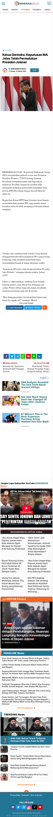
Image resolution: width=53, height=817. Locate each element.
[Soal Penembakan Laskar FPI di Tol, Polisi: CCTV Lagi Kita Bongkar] (4, 777)
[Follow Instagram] (29, 807)
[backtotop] (26, 792)
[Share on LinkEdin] (39, 356)
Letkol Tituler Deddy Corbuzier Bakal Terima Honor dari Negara (25, 666)
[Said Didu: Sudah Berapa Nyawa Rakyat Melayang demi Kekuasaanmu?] (4, 767)
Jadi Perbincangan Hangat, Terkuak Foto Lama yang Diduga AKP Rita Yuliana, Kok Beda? (26, 692)
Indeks (14, 9)
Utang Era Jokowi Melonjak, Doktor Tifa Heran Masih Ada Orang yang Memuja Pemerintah (13, 583)
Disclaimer (25, 795)
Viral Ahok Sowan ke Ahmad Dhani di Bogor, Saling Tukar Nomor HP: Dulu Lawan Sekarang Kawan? (25, 659)
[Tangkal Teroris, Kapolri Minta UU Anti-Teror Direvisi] (4, 749)
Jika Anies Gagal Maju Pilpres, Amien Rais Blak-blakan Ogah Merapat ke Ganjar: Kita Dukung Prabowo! (13, 543)
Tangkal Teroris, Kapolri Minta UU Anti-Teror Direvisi (30, 748)
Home (5, 9)
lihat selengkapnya (25, 708)
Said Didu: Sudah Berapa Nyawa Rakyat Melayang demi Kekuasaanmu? (28, 766)
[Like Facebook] (12, 807)
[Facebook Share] (6, 356)
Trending (25, 9)
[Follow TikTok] (34, 807)
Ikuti (34, 70)
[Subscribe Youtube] (40, 807)
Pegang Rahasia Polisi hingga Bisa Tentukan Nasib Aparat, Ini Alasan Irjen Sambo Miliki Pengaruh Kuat (26, 672)
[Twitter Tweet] (11, 356)
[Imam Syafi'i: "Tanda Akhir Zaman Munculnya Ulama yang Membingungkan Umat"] (4, 758)
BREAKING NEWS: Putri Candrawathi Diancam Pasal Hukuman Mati (26, 679)
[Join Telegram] (23, 807)
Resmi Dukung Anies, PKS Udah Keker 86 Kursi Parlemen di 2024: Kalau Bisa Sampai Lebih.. (13, 566)
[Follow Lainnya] (44, 308)
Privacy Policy (15, 795)
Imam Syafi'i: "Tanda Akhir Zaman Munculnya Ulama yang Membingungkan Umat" (30, 757)
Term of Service (36, 795)
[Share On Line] (33, 356)
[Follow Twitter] (18, 807)
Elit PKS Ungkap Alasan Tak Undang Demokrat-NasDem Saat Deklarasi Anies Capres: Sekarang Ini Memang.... (38, 585)
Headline (37, 9)
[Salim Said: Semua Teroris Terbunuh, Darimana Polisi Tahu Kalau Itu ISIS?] (26, 731)
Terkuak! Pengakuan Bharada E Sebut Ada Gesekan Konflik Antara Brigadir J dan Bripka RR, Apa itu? (26, 685)
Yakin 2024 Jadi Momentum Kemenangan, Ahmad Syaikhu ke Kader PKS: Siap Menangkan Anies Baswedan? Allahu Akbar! (39, 546)
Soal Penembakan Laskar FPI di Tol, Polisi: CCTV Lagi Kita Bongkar (29, 775)
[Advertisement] (26, 27)
